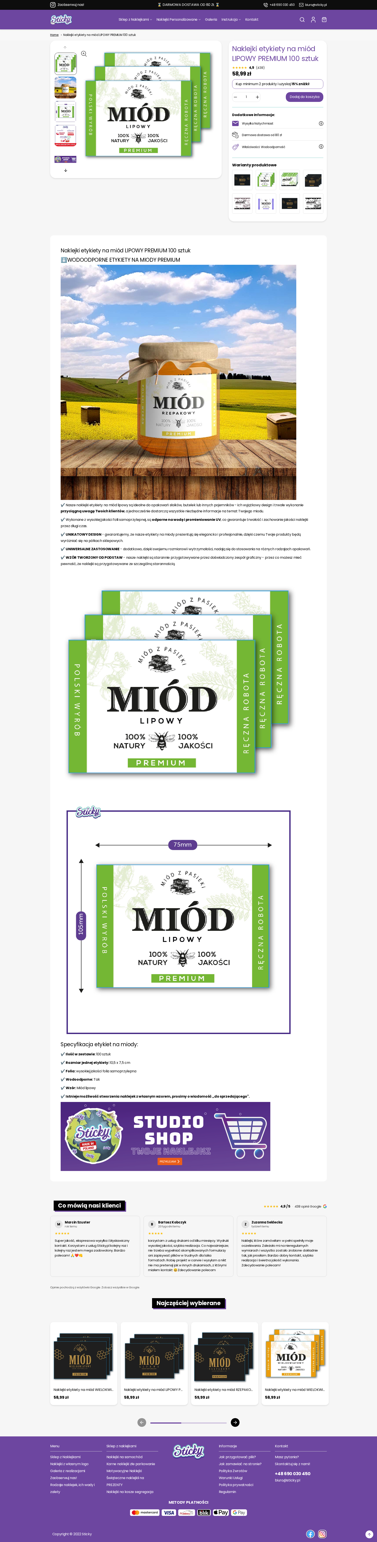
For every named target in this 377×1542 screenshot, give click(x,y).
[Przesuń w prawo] (65, 170)
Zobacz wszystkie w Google (120, 1287)
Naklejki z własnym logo (69, 1463)
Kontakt (252, 19)
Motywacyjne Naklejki (124, 1470)
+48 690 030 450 (282, 5)
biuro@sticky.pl (316, 5)
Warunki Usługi (231, 1477)
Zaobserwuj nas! (71, 4)
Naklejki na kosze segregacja (129, 1491)
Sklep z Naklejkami (134, 19)
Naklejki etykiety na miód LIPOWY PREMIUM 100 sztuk (99, 35)
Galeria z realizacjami (67, 1470)
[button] (302, 19)
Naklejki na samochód (124, 1456)
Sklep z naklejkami (121, 1446)
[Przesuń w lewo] (65, 48)
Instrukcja (229, 19)
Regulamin (227, 1491)
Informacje (228, 1446)
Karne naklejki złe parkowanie (130, 1463)
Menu (54, 1446)
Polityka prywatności (236, 1484)
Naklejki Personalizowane (176, 19)
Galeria (211, 19)
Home (54, 35)
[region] (188, 1247)
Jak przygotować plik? (237, 1456)
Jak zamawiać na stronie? (240, 1463)
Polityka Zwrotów (233, 1470)
